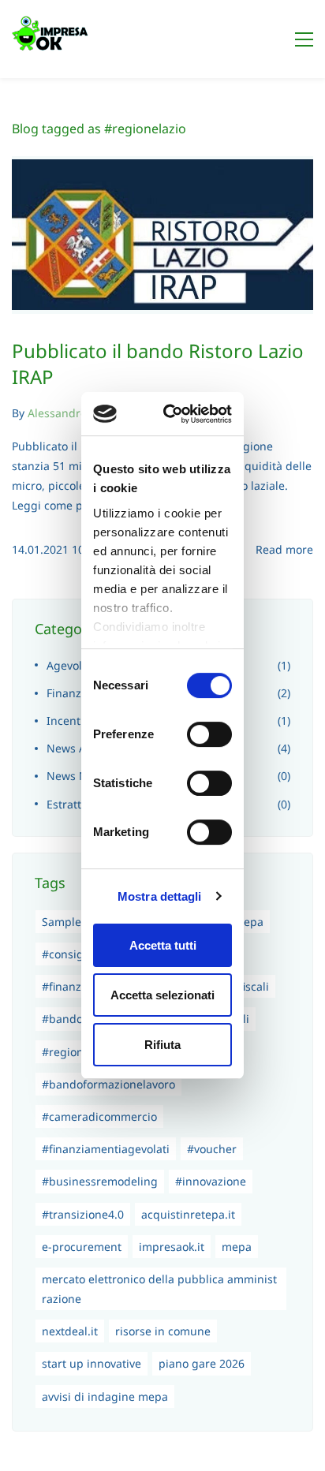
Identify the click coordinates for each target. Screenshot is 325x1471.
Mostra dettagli (160, 896)
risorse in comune (163, 1331)
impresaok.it (171, 1246)
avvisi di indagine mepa (105, 1396)
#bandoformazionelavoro (108, 1084)
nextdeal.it (70, 1331)
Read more (284, 549)
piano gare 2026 (202, 1363)
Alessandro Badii (72, 412)
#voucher (212, 1148)
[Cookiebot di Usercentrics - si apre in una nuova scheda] (186, 414)
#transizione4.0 (83, 1214)
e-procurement (81, 1246)
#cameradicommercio (99, 1116)
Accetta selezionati (162, 995)
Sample (61, 921)
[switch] (209, 734)
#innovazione (210, 1181)
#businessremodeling (100, 1181)
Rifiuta (162, 1044)
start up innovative (91, 1363)
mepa (237, 1246)
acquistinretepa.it (188, 1214)
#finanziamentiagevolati (106, 1148)
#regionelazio (78, 1051)
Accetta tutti (162, 945)
